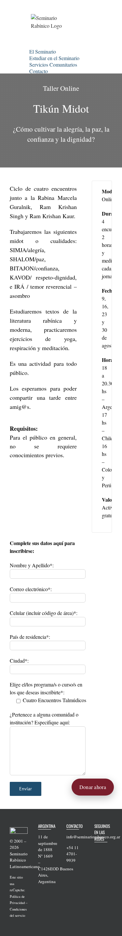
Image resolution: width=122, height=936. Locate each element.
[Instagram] (105, 860)
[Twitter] (105, 849)
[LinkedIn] (96, 870)
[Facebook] (96, 849)
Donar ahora (92, 786)
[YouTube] (96, 860)
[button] (56, 70)
